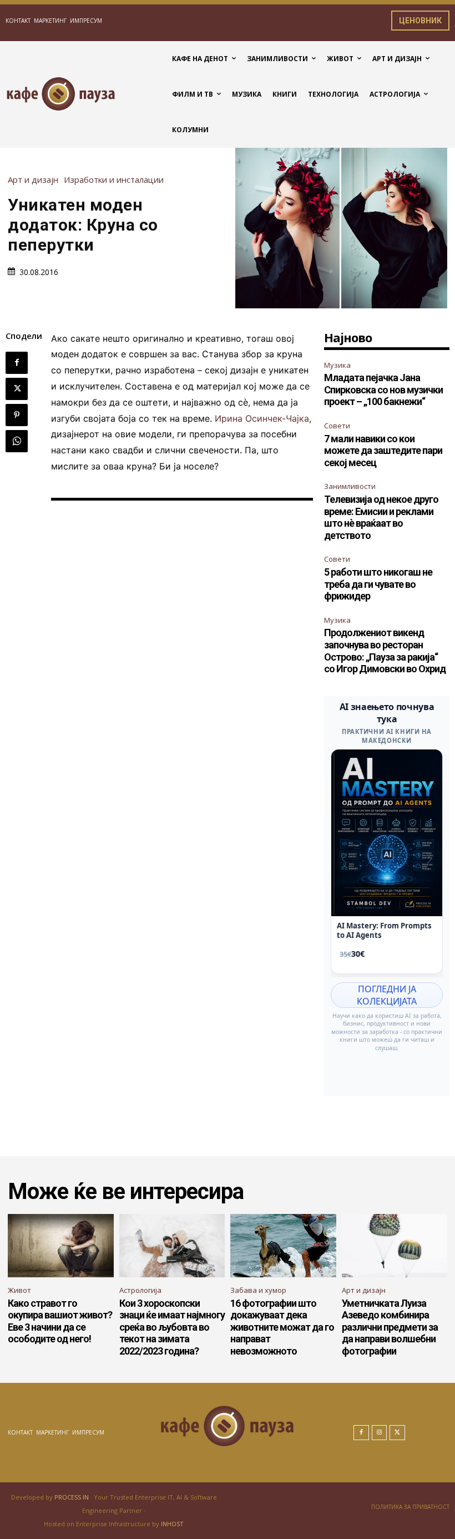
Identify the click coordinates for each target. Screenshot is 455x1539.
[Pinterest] (17, 415)
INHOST (172, 1524)
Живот (19, 1290)
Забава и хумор (258, 1290)
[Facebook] (17, 363)
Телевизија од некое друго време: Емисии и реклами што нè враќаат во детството (381, 517)
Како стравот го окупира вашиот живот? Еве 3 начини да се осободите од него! (60, 1321)
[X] (17, 389)
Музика (337, 365)
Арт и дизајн (33, 180)
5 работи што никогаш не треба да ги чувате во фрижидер (378, 584)
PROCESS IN (72, 1497)
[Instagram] (379, 1433)
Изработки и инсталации (114, 180)
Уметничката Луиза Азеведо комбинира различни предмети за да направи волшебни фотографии (390, 1327)
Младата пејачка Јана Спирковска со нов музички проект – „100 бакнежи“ (383, 389)
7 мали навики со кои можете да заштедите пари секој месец (383, 450)
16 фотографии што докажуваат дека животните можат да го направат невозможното (282, 1327)
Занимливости (350, 486)
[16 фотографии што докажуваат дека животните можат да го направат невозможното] (283, 1245)
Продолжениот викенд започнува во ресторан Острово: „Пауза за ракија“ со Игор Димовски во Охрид (385, 650)
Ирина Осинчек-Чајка (262, 418)
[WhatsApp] (17, 441)
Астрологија (140, 1290)
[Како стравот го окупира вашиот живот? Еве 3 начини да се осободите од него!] (61, 1245)
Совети (337, 426)
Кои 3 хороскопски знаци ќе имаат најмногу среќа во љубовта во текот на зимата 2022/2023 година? (172, 1327)
